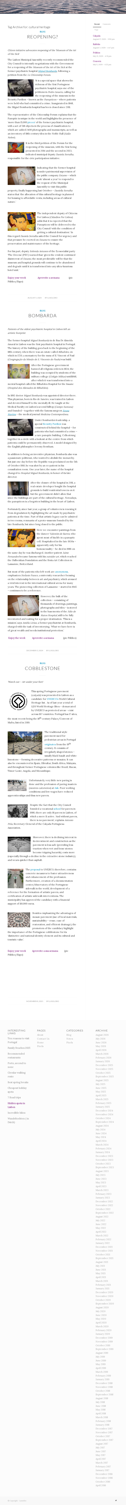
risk (57, 788)
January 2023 (103, 1197)
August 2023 (102, 1171)
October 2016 (103, 1481)
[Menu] (122, 7)
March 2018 (102, 1417)
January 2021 (102, 1288)
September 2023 (105, 1167)
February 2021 (103, 1284)
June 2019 (101, 1360)
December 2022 (104, 1201)
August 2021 (102, 1262)
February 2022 (103, 1239)
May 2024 (101, 1137)
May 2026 (101, 1046)
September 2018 (104, 1394)
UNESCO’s (52, 699)
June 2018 (101, 1406)
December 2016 (104, 1474)
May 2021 (100, 1273)
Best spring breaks (18, 1082)
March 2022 (102, 1235)
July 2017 (100, 1447)
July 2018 (100, 1402)
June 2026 (101, 1042)
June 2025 (101, 1087)
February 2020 (103, 1330)
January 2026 (103, 1061)
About (40, 1034)
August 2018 (102, 1398)
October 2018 (103, 1390)
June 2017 (101, 1451)
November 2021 (104, 1250)
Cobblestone (42, 668)
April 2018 (101, 1413)
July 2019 (100, 1356)
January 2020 (103, 1333)
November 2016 (104, 1477)
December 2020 (104, 1292)
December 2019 (104, 1337)
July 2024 (100, 1129)
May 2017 (100, 1455)
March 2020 (102, 1326)
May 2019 (101, 1364)
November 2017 (104, 1432)
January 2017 (102, 1470)
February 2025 (103, 1103)
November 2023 (104, 1159)
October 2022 (103, 1209)
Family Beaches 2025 (19, 1047)
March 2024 (102, 1144)
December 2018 (104, 1383)
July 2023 (100, 1175)
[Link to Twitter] (116, 1500)
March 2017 (102, 1462)
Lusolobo (52, 298)
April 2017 (101, 1458)
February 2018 (103, 1421)
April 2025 (101, 1095)
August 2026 (102, 1034)
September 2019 (104, 1349)
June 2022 (101, 1224)
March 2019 (102, 1371)
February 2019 (103, 1375)
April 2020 (101, 1322)
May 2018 (100, 1409)
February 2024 (103, 1148)
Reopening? (42, 36)
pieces (31, 122)
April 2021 (101, 1277)
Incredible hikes (16, 1112)
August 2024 (102, 1125)
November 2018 (104, 1387)
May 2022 (101, 1227)
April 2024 (101, 1140)
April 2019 (101, 1368)
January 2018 (102, 1424)
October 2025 (103, 1072)
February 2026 (103, 1057)
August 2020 (102, 1307)
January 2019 (102, 1379)
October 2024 (103, 1118)
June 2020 (101, 1315)
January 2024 (103, 1152)
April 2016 (101, 1485)
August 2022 (102, 1216)
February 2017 (103, 1466)
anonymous (61, 571)
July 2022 (100, 1220)
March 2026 (102, 1053)
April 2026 (101, 1050)
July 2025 (100, 1084)
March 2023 (102, 1190)
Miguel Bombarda (47, 71)
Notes (69, 1038)
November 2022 (104, 1205)
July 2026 (100, 1038)
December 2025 (104, 1065)
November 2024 (104, 1114)
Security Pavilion (52, 423)
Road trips (15, 1097)
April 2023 (101, 1186)
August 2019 (102, 1352)
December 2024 (104, 1110)
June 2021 (101, 1269)
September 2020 (105, 1303)
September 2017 (104, 1439)
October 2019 (103, 1345)
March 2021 (102, 1281)
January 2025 (103, 1106)
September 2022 (105, 1212)
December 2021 (104, 1246)
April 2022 (101, 1231)
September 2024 (105, 1121)
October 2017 (103, 1436)
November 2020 (104, 1296)
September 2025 (105, 1076)
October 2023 (103, 1163)
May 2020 (101, 1318)
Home (40, 1042)
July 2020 (100, 1311)
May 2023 (101, 1182)
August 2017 (102, 1443)
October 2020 (103, 1300)
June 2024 (101, 1133)
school (57, 808)
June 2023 (101, 1178)
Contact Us (43, 1038)
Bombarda (42, 315)
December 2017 (104, 1428)
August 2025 (102, 1080)
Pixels (40, 1046)
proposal (36, 869)
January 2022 (103, 1243)
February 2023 (103, 1193)
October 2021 (103, 1254)
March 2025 (102, 1099)
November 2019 (104, 1341)
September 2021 (104, 1258)
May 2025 (101, 1091)
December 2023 (104, 1156)
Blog (42, 31)
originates (50, 744)
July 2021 (100, 1265)
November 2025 (104, 1069)
